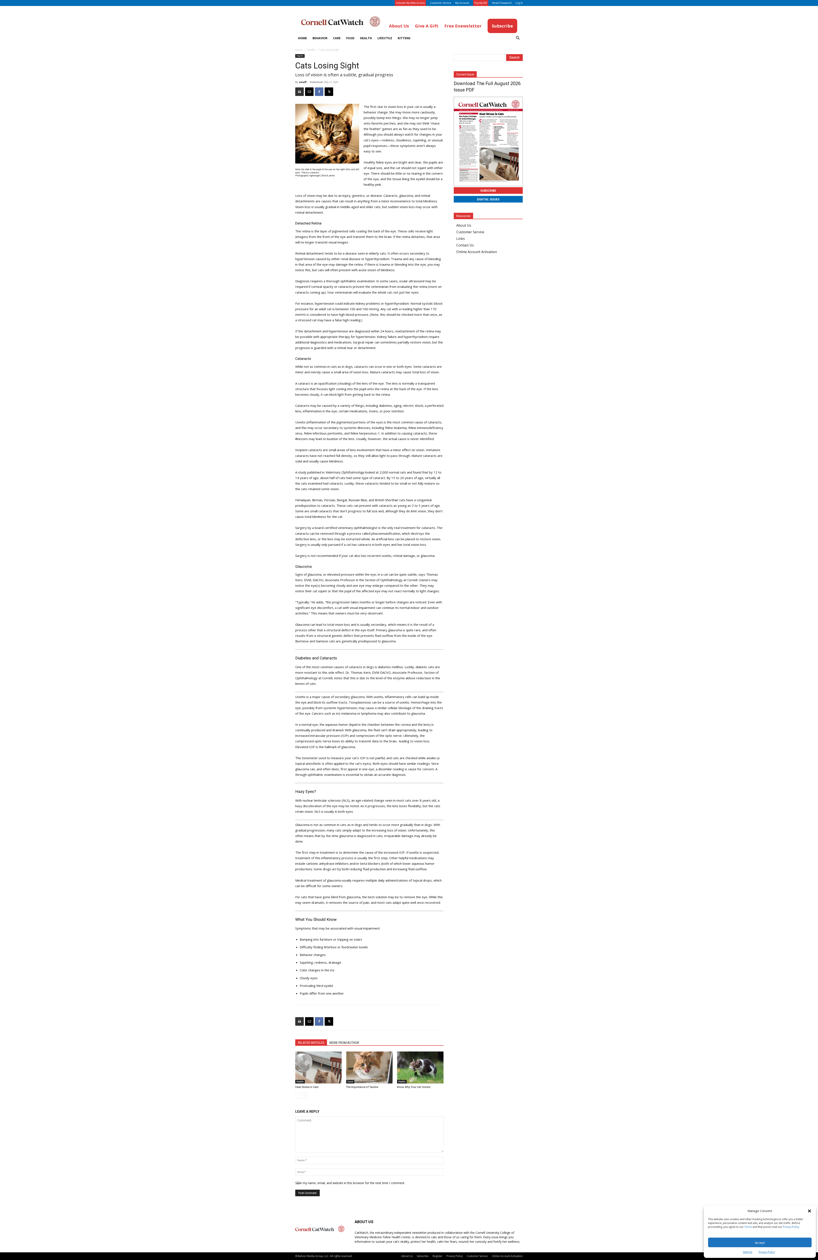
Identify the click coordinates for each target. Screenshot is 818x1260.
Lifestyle (384, 38)
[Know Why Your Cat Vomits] (420, 1067)
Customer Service (440, 3)
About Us (463, 225)
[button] (809, 1211)
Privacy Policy (791, 1227)
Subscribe (488, 190)
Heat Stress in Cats (306, 1087)
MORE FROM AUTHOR (344, 1042)
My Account (462, 3)
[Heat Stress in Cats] (318, 1067)
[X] (329, 91)
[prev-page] (298, 1095)
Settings (747, 1252)
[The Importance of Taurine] (369, 1067)
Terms (748, 1227)
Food (350, 38)
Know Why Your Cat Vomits (413, 1087)
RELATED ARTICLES (311, 1042)
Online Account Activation (476, 251)
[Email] (309, 91)
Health (366, 38)
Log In (519, 3)
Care (337, 38)
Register (437, 1256)
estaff (303, 82)
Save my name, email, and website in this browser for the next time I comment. (350, 1183)
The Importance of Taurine (362, 1087)
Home (302, 38)
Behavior (320, 38)
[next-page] (304, 1095)
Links (460, 238)
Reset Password (501, 3)
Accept (760, 1242)
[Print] (299, 91)
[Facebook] (319, 91)
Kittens (404, 38)
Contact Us (465, 245)
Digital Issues (488, 199)
